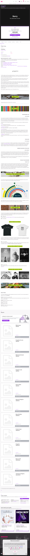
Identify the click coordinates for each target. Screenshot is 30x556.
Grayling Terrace (19, 340)
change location (19, 3)
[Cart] (21, 1)
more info (2, 50)
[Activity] (23, 1)
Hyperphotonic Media (7, 143)
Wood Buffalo (19, 414)
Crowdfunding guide (24, 496)
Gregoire (3, 6)
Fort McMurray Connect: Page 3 (7, 63)
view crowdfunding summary (15, 37)
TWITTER (12, 217)
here (7, 243)
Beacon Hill (18, 458)
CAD (16, 1)
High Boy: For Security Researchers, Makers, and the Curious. (21, 526)
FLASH (2, 129)
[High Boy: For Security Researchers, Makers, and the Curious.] (22, 516)
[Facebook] (1, 540)
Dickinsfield (18, 384)
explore (20, 508)
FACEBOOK (8, 217)
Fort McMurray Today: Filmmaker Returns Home (10, 65)
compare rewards (5, 320)
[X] (2, 540)
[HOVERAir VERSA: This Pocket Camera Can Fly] (7, 516)
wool (2, 124)
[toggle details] (14, 531)
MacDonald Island (20, 355)
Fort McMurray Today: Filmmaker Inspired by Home (10, 62)
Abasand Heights (20, 399)
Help (20, 496)
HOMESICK (3, 134)
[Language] (19, 1)
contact (5, 50)
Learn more (14, 501)
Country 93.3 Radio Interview (7, 64)
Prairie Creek (18, 429)
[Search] (13, 1)
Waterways (18, 325)
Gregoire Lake (19, 369)
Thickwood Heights (20, 473)
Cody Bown (3, 49)
